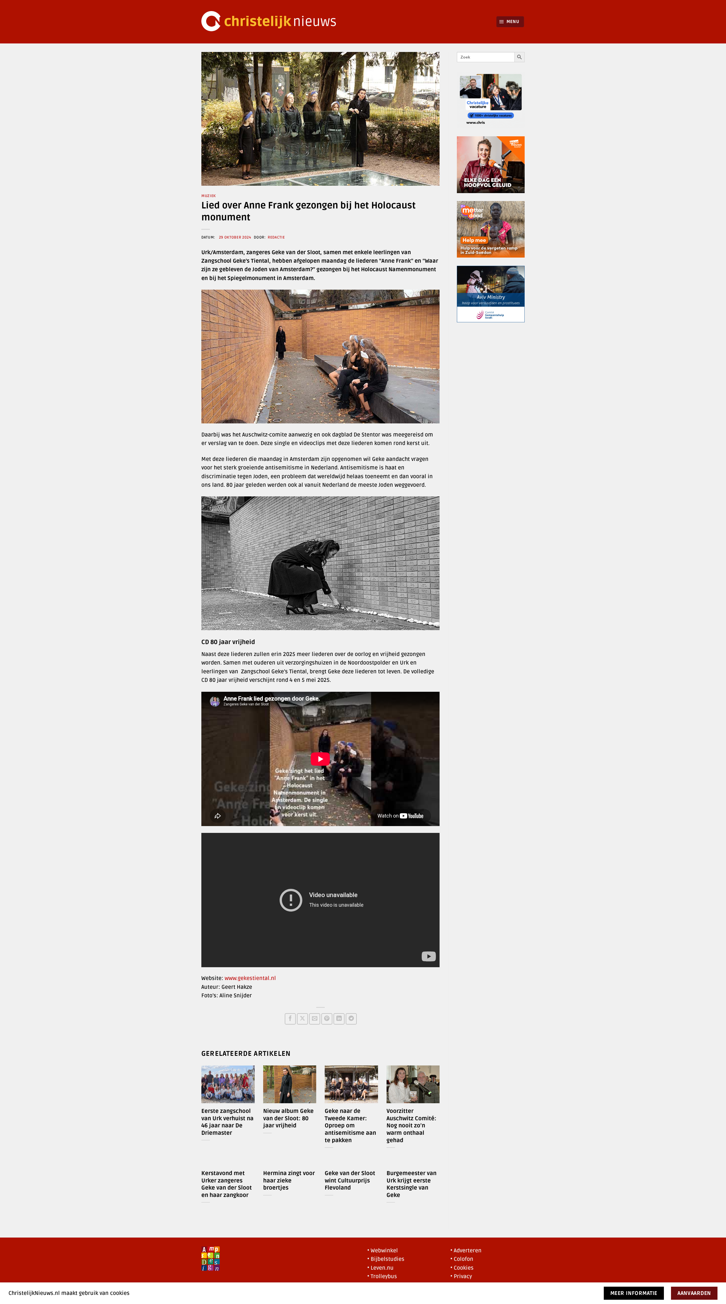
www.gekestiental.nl (250, 978)
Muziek (208, 196)
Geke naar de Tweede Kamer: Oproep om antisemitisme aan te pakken (350, 1126)
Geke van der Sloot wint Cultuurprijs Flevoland (350, 1180)
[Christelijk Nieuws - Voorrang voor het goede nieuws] (272, 22)
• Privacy (461, 1276)
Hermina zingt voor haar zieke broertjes (289, 1180)
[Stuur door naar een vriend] (314, 1018)
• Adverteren (466, 1250)
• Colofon (461, 1259)
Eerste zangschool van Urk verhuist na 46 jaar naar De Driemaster (227, 1122)
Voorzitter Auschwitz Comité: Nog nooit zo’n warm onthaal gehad (411, 1126)
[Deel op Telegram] (351, 1018)
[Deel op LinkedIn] (339, 1018)
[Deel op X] (302, 1018)
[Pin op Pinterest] (326, 1018)
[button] (510, 21)
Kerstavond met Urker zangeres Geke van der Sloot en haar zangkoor (226, 1184)
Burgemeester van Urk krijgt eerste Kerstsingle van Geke (411, 1184)
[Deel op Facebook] (290, 1018)
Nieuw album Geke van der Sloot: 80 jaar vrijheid (288, 1118)
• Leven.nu (380, 1268)
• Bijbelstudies (385, 1259)
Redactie (276, 237)
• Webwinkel (382, 1250)
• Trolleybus (382, 1276)
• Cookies (462, 1268)
